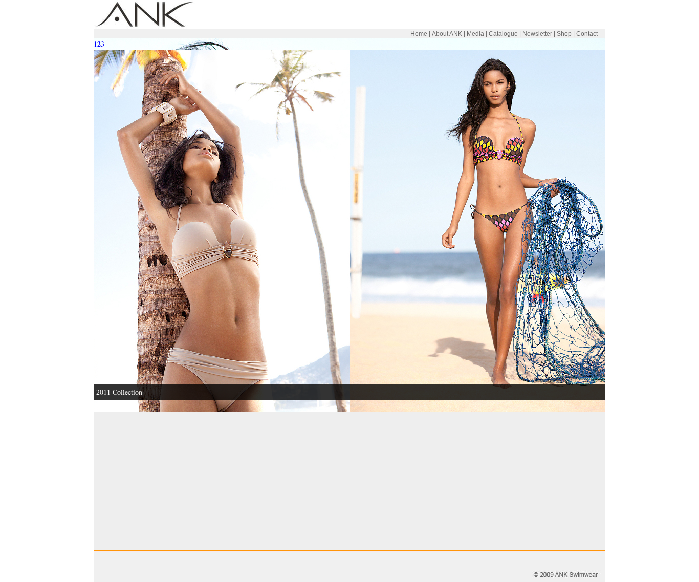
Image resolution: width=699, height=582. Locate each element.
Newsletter (537, 33)
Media (475, 33)
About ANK (447, 33)
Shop (564, 33)
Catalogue (503, 33)
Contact (587, 33)
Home (419, 33)
